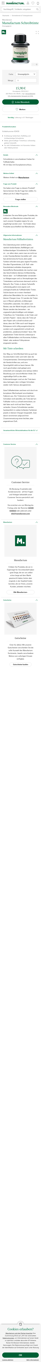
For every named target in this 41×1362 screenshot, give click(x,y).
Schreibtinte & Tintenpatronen (22, 15)
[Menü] (3, 3)
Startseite (5, 15)
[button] (37, 32)
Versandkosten (30, 94)
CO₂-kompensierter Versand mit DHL (20, 96)
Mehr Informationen (32, 1360)
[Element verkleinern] (33, 64)
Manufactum (23, 177)
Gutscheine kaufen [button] (20, 664)
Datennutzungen (8, 1338)
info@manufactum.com (20, 513)
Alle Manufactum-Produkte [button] (20, 592)
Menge (10, 80)
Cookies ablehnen (7, 1360)
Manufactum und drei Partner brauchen (19, 1333)
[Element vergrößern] (36, 64)
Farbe (11, 74)
